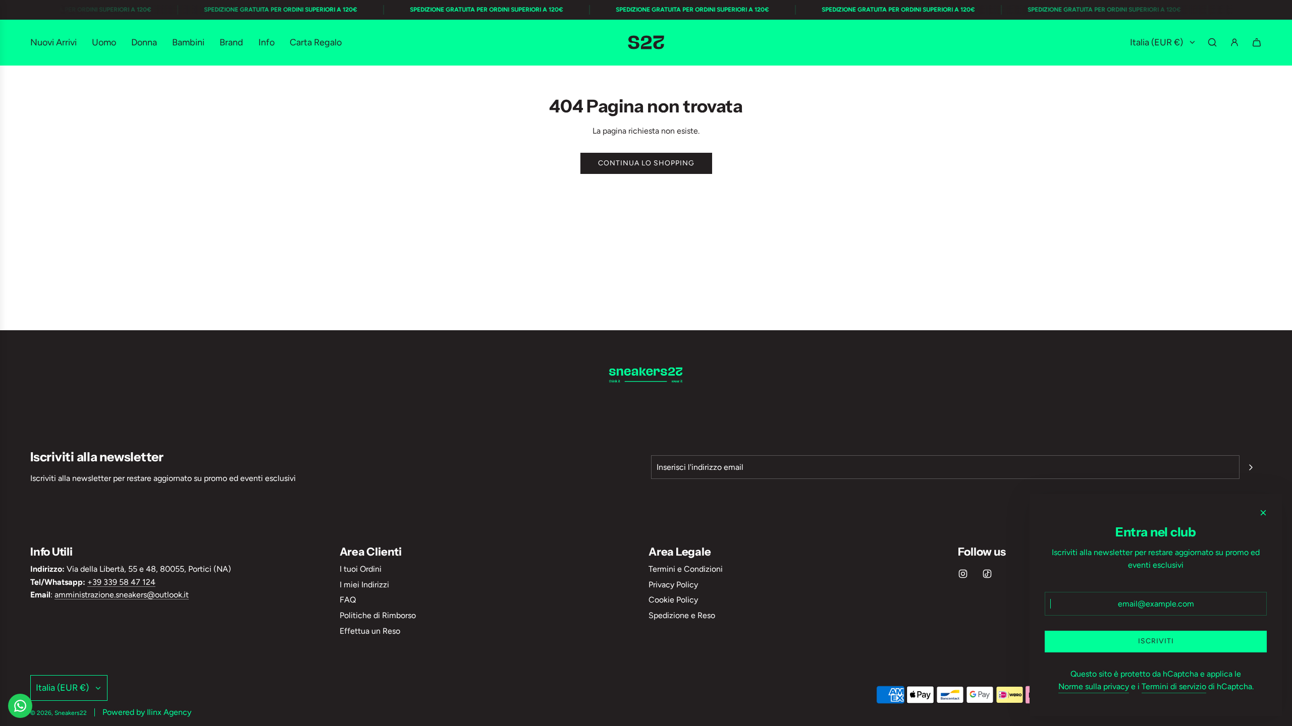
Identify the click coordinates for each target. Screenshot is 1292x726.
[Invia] (1251, 467)
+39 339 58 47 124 (121, 582)
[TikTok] (987, 574)
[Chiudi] (1263, 513)
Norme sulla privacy (1093, 686)
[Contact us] (20, 706)
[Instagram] (963, 574)
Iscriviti (1156, 641)
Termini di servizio (1174, 686)
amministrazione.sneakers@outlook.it (122, 594)
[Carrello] (1257, 42)
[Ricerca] (1212, 42)
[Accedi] (1234, 42)
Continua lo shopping (646, 163)
